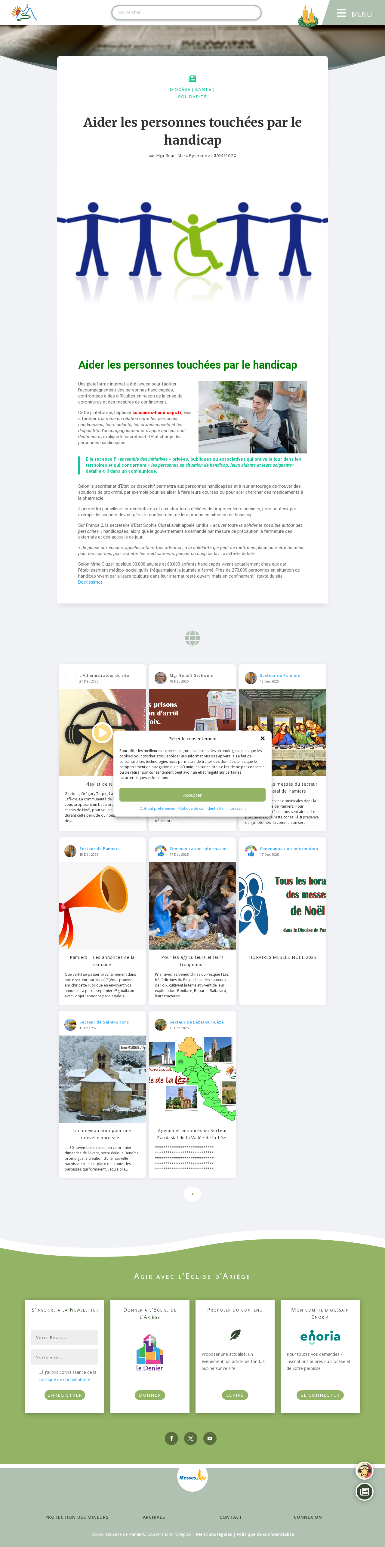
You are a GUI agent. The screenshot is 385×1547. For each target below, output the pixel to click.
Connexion (308, 1517)
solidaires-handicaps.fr (156, 412)
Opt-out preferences (157, 808)
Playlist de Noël (102, 784)
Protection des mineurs (77, 1517)
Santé (203, 89)
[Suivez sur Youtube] (210, 1438)
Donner (150, 1395)
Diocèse (180, 89)
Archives (154, 1517)
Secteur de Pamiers (280, 675)
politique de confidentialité (65, 1379)
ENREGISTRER (65, 1395)
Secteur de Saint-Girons (104, 1022)
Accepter (192, 795)
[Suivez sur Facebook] (171, 1438)
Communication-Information (199, 848)
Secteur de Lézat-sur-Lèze (197, 1022)
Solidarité (192, 96)
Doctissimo (89, 582)
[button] (263, 738)
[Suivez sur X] (190, 1438)
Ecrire (235, 1395)
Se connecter (320, 1395)
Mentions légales (214, 1534)
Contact (231, 1517)
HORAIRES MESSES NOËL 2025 (282, 957)
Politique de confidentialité (200, 808)
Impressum (236, 808)
